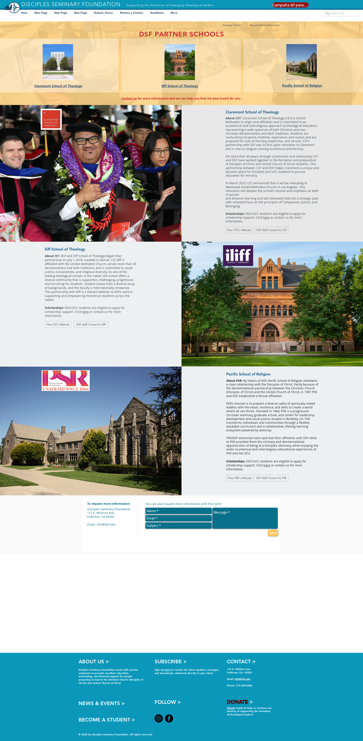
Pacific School (293, 86)
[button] (157, 12)
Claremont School (48, 86)
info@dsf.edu (106, 524)
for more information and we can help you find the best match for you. (189, 98)
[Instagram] (159, 718)
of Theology (72, 86)
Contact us (129, 98)
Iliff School (170, 86)
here (266, 217)
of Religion (313, 86)
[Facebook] (169, 718)
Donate (231, 708)
